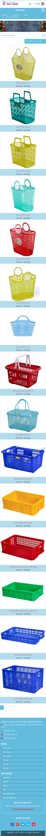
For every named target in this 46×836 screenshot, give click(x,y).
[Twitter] (23, 824)
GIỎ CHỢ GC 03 (23, 171)
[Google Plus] (17, 824)
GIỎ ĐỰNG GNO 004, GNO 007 (23, 611)
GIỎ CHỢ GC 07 (23, 347)
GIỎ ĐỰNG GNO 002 (23, 523)
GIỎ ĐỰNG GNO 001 (23, 479)
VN (38, 4)
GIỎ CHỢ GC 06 (23, 303)
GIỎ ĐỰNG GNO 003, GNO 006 (23, 567)
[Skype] (28, 824)
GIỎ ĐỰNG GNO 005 (23, 655)
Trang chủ (4, 15)
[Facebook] (12, 824)
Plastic (26, 15)
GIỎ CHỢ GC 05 (23, 259)
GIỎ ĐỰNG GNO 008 (23, 699)
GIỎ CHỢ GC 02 (23, 127)
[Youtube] (33, 824)
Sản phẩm (16, 15)
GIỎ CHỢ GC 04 (23, 215)
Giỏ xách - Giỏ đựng (12, 17)
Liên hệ (5, 768)
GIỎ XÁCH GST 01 (23, 435)
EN (34, 4)
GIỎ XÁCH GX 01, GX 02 (23, 391)
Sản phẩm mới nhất (32, 41)
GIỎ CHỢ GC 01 (23, 83)
